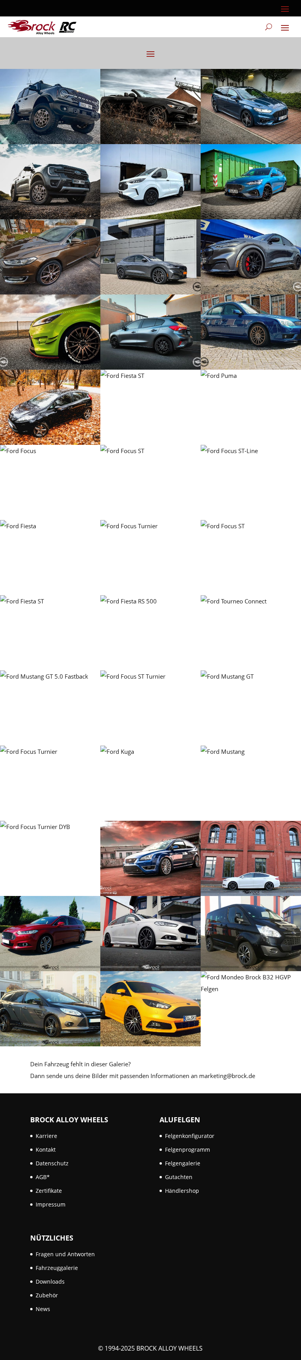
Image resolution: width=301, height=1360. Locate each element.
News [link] (43, 1309)
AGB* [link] (43, 1177)
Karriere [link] (46, 1136)
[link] (42, 26)
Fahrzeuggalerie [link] (57, 1268)
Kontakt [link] (46, 1149)
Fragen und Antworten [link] (65, 1254)
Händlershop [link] (182, 1190)
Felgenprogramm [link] (187, 1149)
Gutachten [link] (178, 1177)
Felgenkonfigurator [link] (189, 1136)
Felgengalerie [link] (182, 1163)
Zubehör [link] (47, 1295)
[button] (285, 8)
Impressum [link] (50, 1204)
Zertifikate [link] (49, 1190)
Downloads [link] (50, 1281)
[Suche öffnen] (268, 27)
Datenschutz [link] (52, 1163)
